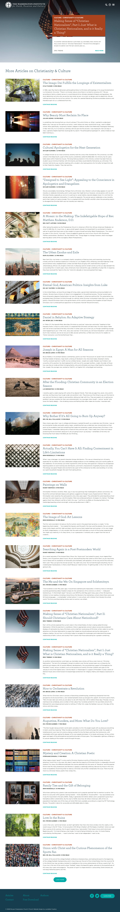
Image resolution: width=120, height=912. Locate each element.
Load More (60, 879)
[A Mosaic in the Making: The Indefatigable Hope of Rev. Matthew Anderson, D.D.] (22, 224)
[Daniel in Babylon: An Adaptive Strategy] (22, 324)
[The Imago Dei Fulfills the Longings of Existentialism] (22, 90)
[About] (110, 4)
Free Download (31, 899)
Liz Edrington (48, 389)
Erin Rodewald (49, 455)
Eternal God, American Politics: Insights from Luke (75, 284)
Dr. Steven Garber (50, 584)
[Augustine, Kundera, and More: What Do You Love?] (22, 728)
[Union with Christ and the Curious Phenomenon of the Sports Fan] (22, 855)
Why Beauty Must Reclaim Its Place (65, 115)
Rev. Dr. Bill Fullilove (51, 419)
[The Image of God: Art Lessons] (22, 524)
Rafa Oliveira (48, 255)
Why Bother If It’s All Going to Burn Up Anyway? (74, 416)
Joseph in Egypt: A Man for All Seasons (68, 349)
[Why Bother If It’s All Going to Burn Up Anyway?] (22, 423)
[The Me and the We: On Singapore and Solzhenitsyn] (22, 590)
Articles (9, 895)
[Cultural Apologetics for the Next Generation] (22, 154)
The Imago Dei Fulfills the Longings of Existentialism (77, 82)
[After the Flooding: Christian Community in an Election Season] (22, 387)
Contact (9, 899)
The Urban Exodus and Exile (61, 252)
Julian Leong (48, 118)
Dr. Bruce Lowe (49, 353)
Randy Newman (49, 488)
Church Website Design (36, 909)
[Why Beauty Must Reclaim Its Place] (22, 121)
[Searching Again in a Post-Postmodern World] (22, 556)
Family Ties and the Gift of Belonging (66, 785)
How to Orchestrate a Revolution (63, 688)
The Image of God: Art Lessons (62, 516)
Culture (46, 80)
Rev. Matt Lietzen (49, 223)
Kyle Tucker (47, 86)
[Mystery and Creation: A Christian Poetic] (22, 760)
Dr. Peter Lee (48, 320)
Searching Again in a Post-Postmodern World (71, 549)
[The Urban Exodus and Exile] (22, 261)
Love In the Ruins (54, 817)
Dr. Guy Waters (49, 288)
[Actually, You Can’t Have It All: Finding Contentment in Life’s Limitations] (22, 455)
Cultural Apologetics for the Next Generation (71, 147)
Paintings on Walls (55, 484)
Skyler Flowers (49, 150)
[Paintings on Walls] (22, 492)
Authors (44, 895)
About (26, 895)
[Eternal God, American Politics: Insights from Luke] (22, 292)
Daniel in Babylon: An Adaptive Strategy (68, 317)
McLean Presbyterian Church (19, 909)
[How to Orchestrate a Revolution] (22, 695)
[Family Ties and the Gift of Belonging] (22, 792)
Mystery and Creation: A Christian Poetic (69, 753)
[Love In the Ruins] (22, 825)
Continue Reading (50, 104)
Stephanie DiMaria (50, 756)
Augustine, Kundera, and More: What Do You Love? (75, 720)
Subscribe (107, 896)
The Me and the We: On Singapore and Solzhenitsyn (76, 581)
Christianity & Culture (62, 80)
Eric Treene (47, 621)
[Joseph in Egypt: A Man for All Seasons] (22, 356)
